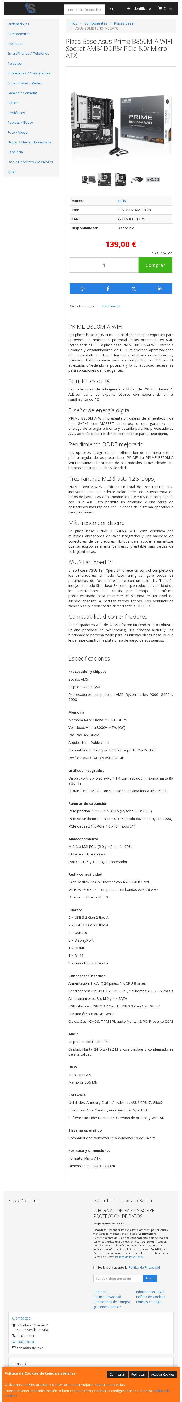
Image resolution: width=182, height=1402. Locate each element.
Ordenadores (18, 23)
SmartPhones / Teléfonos (28, 53)
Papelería (15, 151)
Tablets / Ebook (20, 122)
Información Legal (150, 1291)
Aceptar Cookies (163, 1374)
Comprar (155, 265)
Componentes (18, 33)
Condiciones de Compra (111, 1301)
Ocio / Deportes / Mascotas (30, 161)
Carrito (169, 8)
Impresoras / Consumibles (28, 73)
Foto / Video (17, 132)
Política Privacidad (107, 1296)
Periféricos (16, 112)
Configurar (117, 1374)
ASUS (121, 200)
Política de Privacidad (128, 1257)
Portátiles (15, 43)
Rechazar (138, 1374)
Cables (12, 102)
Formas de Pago (149, 1301)
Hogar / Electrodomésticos (29, 142)
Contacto (100, 1291)
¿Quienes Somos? (107, 1306)
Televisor (15, 63)
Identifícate (141, 8)
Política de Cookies (150, 1296)
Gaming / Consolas (22, 92)
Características (82, 306)
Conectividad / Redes (24, 83)
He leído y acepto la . (129, 1267)
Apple (12, 171)
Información (111, 306)
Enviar (150, 1278)
